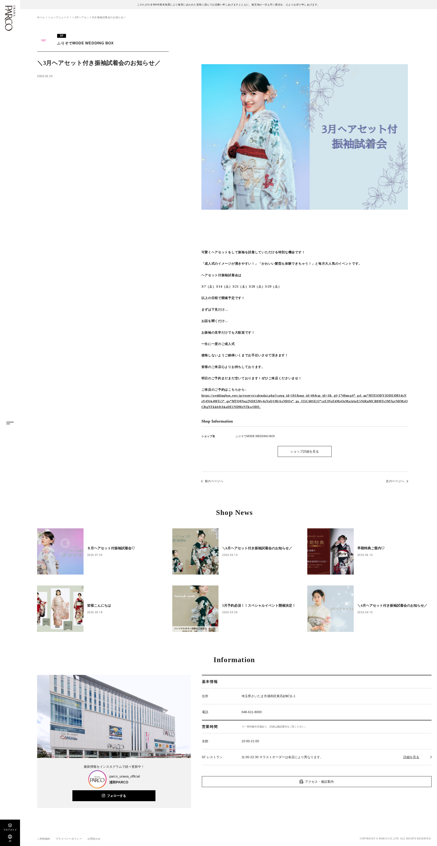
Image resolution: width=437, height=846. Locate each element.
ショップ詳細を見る (304, 451)
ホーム (41, 17)
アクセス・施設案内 (319, 781)
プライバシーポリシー (69, 838)
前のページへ (214, 481)
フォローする (116, 796)
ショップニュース (58, 17)
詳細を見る (411, 757)
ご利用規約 (43, 838)
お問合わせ (94, 838)
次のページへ (395, 481)
